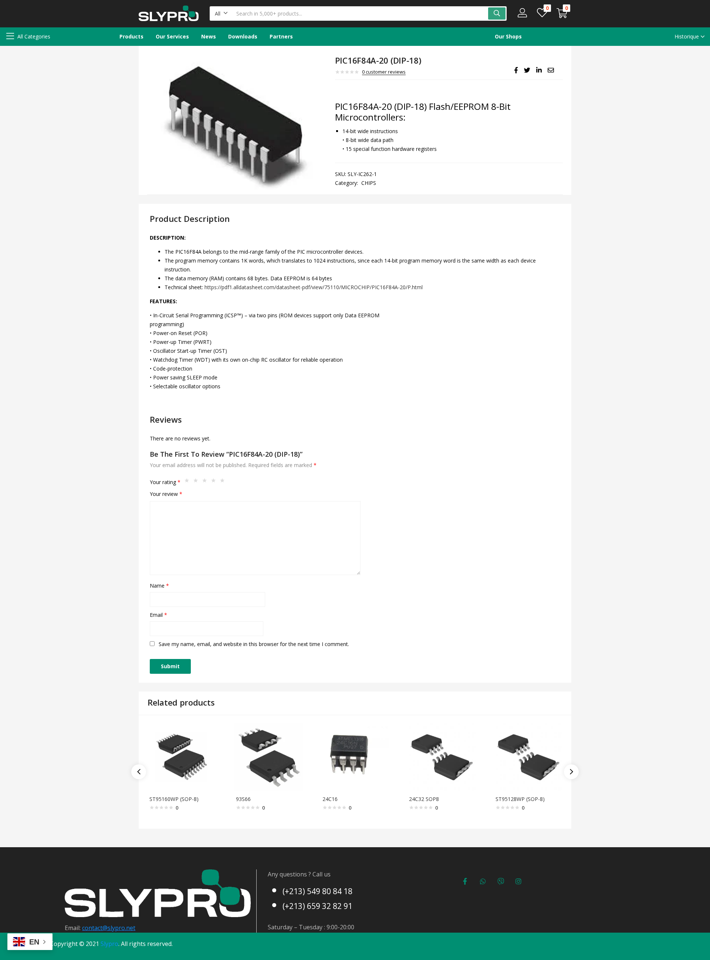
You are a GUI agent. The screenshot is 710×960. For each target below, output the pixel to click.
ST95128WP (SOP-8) (520, 798)
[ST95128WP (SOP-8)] (528, 756)
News (208, 36)
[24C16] (355, 756)
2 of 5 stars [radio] (197, 482)
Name (159, 585)
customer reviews (384, 71)
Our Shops (508, 36)
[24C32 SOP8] (441, 756)
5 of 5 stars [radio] (224, 482)
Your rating (165, 482)
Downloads (242, 36)
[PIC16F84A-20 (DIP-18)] (516, 70)
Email (158, 614)
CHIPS (368, 182)
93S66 (243, 798)
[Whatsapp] (483, 881)
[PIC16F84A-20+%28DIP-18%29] (527, 70)
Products (131, 36)
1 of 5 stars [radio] (188, 482)
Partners (281, 36)
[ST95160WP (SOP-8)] (182, 756)
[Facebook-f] (465, 881)
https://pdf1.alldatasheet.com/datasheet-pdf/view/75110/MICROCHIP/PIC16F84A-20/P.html (313, 287)
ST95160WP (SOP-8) (174, 798)
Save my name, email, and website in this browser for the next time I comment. (254, 644)
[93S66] (268, 756)
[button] (221, 13)
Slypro (109, 944)
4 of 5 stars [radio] (215, 482)
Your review (166, 493)
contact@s (96, 928)
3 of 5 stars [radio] (206, 482)
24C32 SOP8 (424, 798)
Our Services (172, 36)
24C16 (330, 798)
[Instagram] (518, 881)
